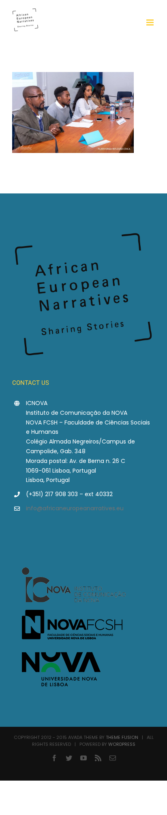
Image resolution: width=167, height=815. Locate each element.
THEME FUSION (122, 737)
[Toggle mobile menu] (150, 22)
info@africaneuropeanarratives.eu (75, 508)
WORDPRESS (121, 744)
